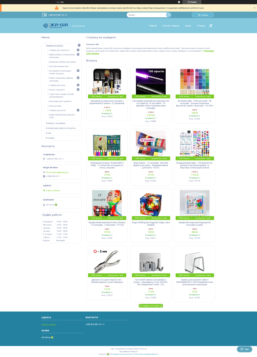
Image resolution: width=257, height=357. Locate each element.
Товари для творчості (59, 50)
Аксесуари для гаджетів (60, 101)
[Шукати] (168, 14)
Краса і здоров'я (57, 90)
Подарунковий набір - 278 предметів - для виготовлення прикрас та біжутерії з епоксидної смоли (194, 165)
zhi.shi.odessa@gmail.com (57, 172)
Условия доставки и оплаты (61, 128)
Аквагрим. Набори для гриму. (62, 62)
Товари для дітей (57, 110)
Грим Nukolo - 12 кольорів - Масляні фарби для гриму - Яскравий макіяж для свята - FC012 (150, 165)
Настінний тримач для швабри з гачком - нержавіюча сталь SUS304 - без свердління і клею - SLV (150, 282)
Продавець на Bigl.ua (128, 351)
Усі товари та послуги (149, 306)
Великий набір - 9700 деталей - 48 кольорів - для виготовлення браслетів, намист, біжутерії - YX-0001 (194, 103)
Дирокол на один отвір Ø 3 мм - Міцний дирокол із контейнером (107, 281)
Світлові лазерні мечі (59, 66)
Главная (153, 26)
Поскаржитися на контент (122, 354)
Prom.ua (143, 349)
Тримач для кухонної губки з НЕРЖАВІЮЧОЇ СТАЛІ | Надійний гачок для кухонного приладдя (194, 282)
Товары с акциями (55, 123)
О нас (48, 133)
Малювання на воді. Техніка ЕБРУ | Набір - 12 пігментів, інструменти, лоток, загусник (107, 165)
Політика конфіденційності (146, 354)
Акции (188, 26)
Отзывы (201, 26)
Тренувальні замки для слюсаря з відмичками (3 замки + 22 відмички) (107, 102)
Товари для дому (57, 85)
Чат (247, 349)
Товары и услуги (54, 45)
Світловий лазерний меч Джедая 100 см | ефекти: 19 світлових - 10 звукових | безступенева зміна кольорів (151, 104)
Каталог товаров (171, 26)
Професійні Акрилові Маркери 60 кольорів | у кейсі (195, 223)
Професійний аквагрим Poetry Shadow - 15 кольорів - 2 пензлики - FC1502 (107, 223)
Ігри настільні (55, 106)
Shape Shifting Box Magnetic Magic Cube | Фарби (151, 223)
